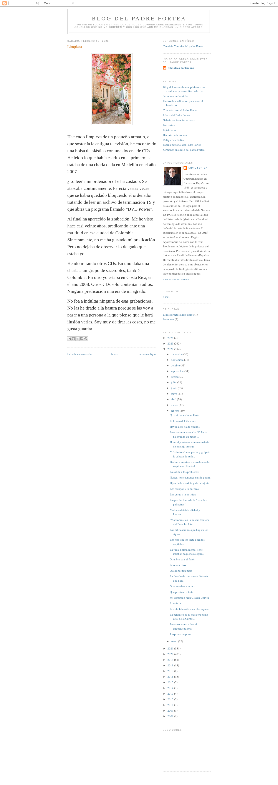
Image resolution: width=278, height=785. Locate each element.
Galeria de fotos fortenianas (179, 120)
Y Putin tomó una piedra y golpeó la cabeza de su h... (190, 454)
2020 (170, 654)
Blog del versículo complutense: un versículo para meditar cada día (184, 89)
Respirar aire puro (180, 634)
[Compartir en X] (77, 338)
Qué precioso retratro (182, 592)
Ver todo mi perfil (176, 279)
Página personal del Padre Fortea (182, 145)
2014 (170, 688)
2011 (170, 705)
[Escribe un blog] (73, 338)
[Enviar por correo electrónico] (69, 338)
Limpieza (175, 603)
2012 (170, 699)
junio (174, 388)
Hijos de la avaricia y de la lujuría (189, 483)
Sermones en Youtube (175, 96)
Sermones (168, 319)
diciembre (177, 354)
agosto (175, 377)
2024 (170, 338)
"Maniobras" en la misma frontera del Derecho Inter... (189, 522)
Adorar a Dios (178, 565)
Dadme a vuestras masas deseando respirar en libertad (190, 464)
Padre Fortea (197, 168)
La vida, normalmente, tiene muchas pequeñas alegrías (187, 552)
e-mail (166, 297)
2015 (170, 682)
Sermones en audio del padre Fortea (184, 150)
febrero (175, 410)
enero (174, 641)
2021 (170, 648)
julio (174, 382)
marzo (175, 405)
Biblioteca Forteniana (180, 68)
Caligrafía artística (174, 140)
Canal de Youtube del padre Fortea (183, 46)
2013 (170, 694)
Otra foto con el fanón (182, 559)
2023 (170, 343)
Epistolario (169, 130)
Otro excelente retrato (182, 586)
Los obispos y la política (184, 489)
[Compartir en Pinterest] (86, 338)
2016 (170, 677)
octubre (175, 365)
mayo (174, 394)
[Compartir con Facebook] (81, 338)
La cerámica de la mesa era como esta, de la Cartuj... (189, 617)
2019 (170, 660)
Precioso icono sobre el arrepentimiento (183, 626)
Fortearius (169, 125)
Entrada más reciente (79, 354)
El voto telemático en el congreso (189, 609)
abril (174, 399)
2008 (170, 716)
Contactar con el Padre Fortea (180, 110)
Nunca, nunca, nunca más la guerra (190, 477)
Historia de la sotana (175, 135)
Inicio (114, 354)
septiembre (177, 371)
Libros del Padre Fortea (176, 115)
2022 (170, 349)
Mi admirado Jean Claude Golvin (189, 598)
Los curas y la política (183, 494)
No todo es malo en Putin (184, 415)
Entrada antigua (147, 354)
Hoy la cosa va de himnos (185, 427)
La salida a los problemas (184, 472)
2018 (170, 665)
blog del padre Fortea (139, 18)
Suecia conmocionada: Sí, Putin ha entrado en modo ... (188, 434)
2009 (170, 710)
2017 (170, 671)
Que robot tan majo (181, 571)
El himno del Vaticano (183, 421)
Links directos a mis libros (178, 314)
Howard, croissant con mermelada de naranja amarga (189, 444)
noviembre (177, 360)
